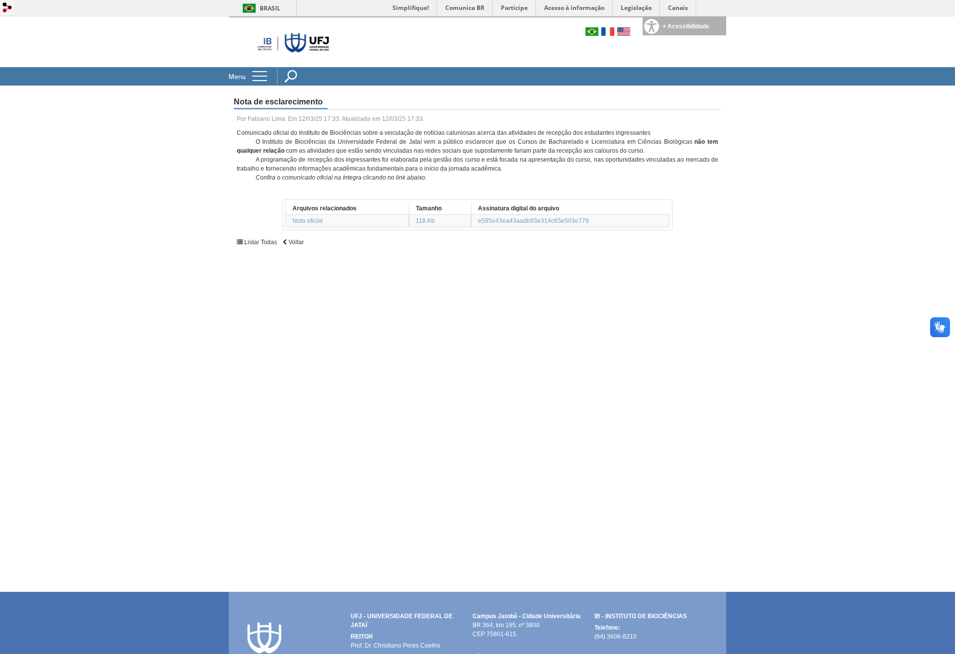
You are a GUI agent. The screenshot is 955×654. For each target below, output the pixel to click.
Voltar (295, 242)
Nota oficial (307, 220)
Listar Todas (260, 242)
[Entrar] (7, 8)
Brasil (270, 8)
